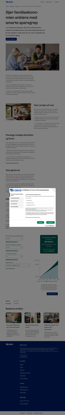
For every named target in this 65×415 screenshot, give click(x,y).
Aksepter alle (50, 222)
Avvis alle (40, 222)
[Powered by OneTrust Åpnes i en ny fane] (50, 226)
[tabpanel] (40, 206)
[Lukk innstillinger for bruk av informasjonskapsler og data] (54, 189)
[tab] (16, 195)
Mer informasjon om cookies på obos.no (33, 217)
